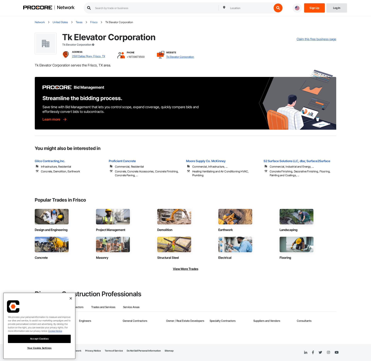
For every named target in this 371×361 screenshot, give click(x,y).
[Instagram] (328, 352)
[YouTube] (337, 352)
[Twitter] (320, 352)
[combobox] (250, 8)
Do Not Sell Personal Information (144, 350)
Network (65, 7)
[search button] (278, 7)
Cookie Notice (55, 330)
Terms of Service (114, 350)
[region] (39, 326)
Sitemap (169, 350)
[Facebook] (313, 353)
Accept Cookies (39, 338)
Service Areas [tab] (131, 307)
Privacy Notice (93, 350)
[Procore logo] (37, 8)
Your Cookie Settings (39, 348)
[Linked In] (305, 352)
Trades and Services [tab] (103, 307)
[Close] (70, 298)
